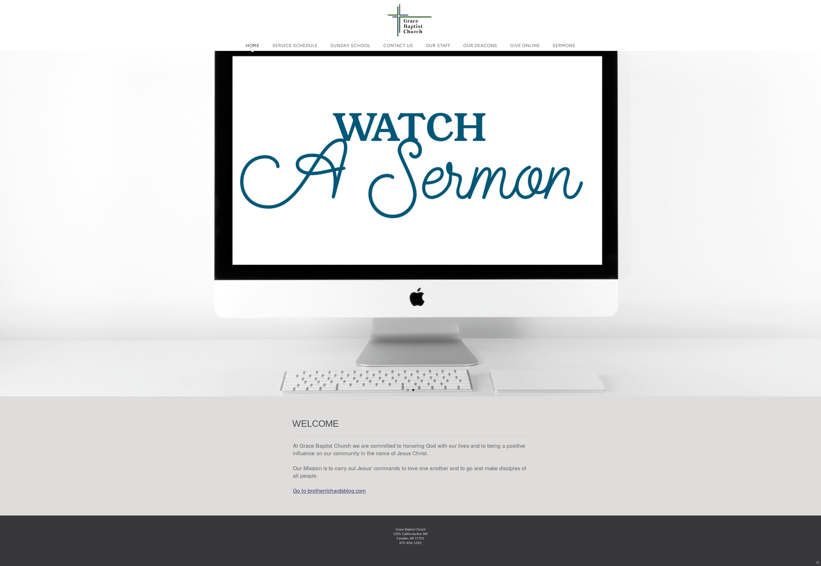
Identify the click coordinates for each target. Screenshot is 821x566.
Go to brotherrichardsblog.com (329, 490)
